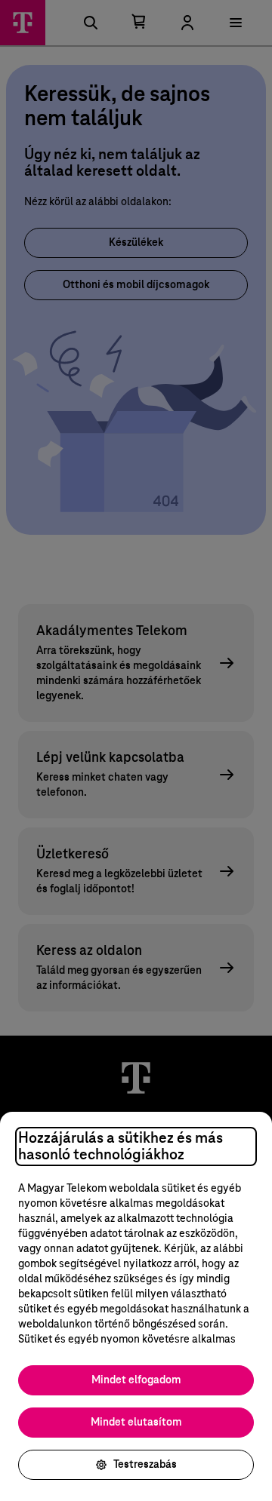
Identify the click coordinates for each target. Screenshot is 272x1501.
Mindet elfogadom (136, 1380)
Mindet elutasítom (136, 1423)
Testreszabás (145, 1465)
